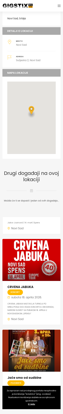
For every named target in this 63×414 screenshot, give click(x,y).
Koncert (15, 292)
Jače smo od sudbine (24, 378)
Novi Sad (17, 228)
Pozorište (16, 383)
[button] (31, 112)
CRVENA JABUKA (20, 287)
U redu (31, 404)
